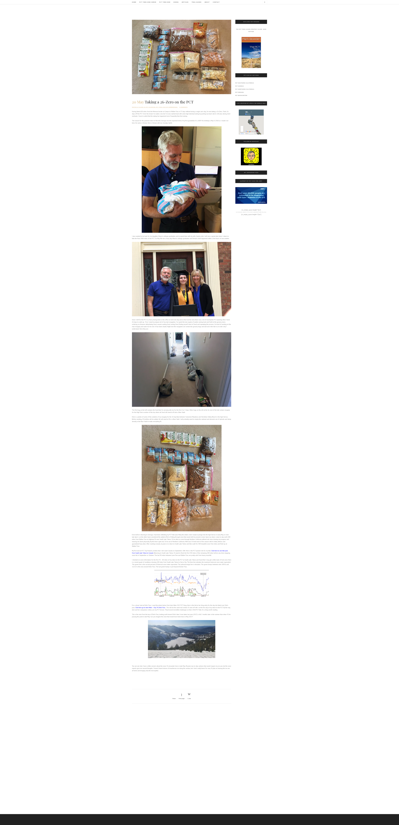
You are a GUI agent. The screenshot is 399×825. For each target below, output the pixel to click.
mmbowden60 (173, 107)
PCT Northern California (244, 89)
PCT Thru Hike (161, 107)
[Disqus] (181, 733)
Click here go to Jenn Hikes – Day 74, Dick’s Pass (150, 607)
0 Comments (183, 107)
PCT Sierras (239, 86)
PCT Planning (150, 107)
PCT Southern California (244, 83)
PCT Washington (241, 95)
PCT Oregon (239, 92)
